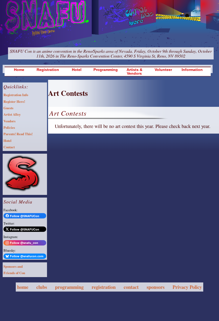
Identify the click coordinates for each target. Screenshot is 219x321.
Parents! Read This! (18, 133)
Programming (105, 70)
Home (19, 70)
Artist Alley (12, 114)
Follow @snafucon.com (27, 256)
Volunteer (163, 70)
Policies (9, 127)
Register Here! (14, 101)
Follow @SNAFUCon (24, 216)
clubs (41, 286)
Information (192, 70)
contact (131, 286)
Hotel (76, 70)
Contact (9, 147)
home (22, 286)
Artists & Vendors (134, 71)
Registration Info (15, 94)
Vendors (9, 121)
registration (104, 286)
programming (69, 286)
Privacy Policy (187, 286)
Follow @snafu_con (24, 243)
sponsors (156, 286)
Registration (48, 70)
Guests (8, 107)
